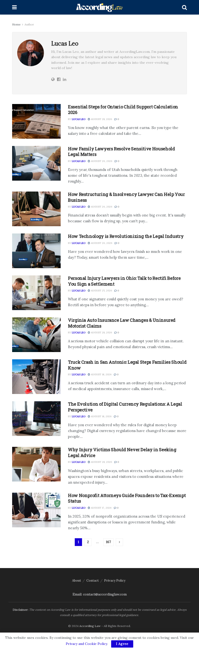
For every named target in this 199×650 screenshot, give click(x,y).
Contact (92, 580)
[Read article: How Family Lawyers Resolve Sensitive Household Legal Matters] (36, 163)
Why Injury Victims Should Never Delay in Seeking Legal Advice (122, 452)
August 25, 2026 (101, 290)
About (76, 580)
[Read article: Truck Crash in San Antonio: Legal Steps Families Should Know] (36, 376)
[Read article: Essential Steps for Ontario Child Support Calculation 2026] (36, 121)
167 (108, 542)
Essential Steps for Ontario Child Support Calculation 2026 (123, 109)
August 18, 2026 (100, 374)
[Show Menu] (14, 7)
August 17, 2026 (100, 507)
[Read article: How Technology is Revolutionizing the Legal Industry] (36, 250)
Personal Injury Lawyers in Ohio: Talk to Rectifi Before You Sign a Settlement (124, 281)
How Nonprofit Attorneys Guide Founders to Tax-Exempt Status (127, 498)
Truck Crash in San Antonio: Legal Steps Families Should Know (127, 364)
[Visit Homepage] (99, 7)
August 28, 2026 (101, 119)
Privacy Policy (114, 580)
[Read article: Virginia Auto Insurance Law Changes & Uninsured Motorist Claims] (36, 334)
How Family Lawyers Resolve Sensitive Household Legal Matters (121, 151)
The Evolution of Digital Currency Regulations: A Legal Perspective (125, 406)
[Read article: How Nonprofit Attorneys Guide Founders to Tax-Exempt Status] (36, 510)
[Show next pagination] (119, 542)
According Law (90, 626)
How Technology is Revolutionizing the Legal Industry (125, 236)
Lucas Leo (78, 119)
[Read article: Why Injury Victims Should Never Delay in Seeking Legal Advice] (36, 464)
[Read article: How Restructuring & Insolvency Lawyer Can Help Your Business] (36, 209)
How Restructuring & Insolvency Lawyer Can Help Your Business (126, 197)
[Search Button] (184, 7)
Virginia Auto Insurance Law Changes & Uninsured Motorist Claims (121, 323)
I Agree (122, 644)
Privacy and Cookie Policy (86, 644)
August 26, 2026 (101, 161)
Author (29, 24)
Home (16, 24)
